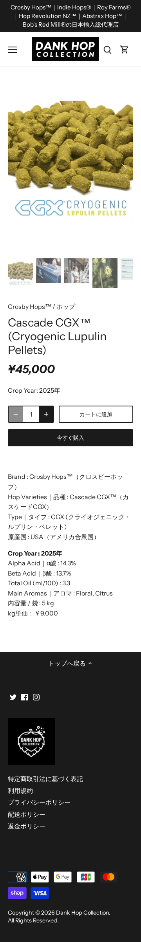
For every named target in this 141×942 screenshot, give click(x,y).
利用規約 (20, 790)
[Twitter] (13, 696)
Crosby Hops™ (29, 306)
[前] (17, 168)
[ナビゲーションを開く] (12, 50)
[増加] (46, 414)
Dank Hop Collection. (83, 912)
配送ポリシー (26, 814)
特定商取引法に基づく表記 (45, 779)
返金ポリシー (26, 826)
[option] (70, 168)
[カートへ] (124, 49)
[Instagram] (36, 696)
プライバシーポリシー (39, 802)
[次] (123, 168)
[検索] (107, 49)
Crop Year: (23, 390)
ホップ (65, 306)
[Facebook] (24, 696)
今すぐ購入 (71, 438)
